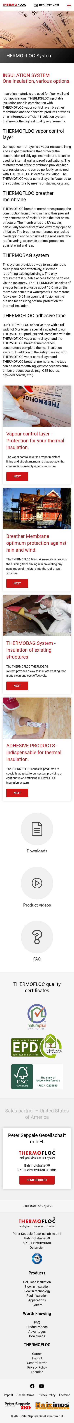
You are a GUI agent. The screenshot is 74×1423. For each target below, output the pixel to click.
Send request (37, 1180)
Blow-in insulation (37, 1286)
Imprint (37, 1358)
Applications (37, 1300)
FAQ (37, 1322)
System (37, 1305)
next (17, 476)
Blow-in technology (37, 1291)
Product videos (37, 1327)
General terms (37, 1363)
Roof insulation (37, 1296)
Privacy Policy (37, 1367)
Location (37, 1372)
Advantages (37, 1331)
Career (37, 1354)
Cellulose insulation (37, 1282)
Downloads (37, 1336)
